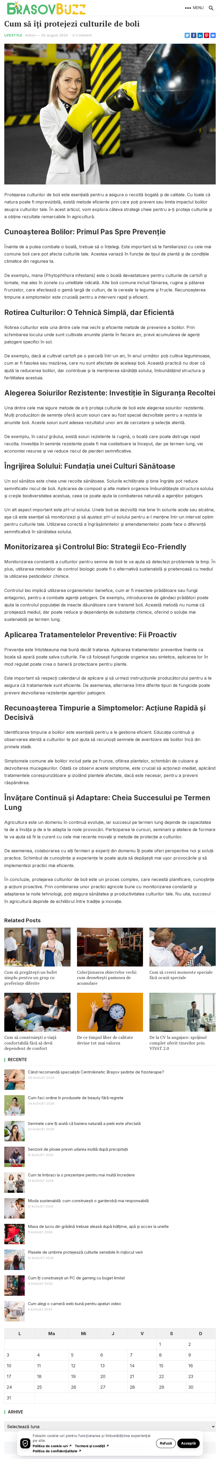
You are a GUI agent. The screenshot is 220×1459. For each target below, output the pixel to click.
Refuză (166, 1443)
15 (161, 1365)
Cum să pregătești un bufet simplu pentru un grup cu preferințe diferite (30, 977)
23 (190, 1376)
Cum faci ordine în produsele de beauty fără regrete (75, 1097)
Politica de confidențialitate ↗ (57, 1451)
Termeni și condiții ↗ (92, 1446)
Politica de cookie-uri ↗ (52, 1446)
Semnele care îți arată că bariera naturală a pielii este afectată (84, 1123)
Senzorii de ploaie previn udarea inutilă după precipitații (78, 1149)
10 (9, 1365)
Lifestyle (13, 35)
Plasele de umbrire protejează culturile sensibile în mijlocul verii (85, 1252)
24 (9, 1387)
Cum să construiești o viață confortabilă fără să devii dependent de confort (30, 1042)
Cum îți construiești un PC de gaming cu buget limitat (76, 1277)
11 (39, 1365)
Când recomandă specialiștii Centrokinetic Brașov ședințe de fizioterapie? (96, 1072)
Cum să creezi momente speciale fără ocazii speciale (180, 975)
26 (73, 1387)
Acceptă (188, 1443)
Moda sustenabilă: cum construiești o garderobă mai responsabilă (88, 1200)
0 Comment (82, 35)
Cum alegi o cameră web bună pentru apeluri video (74, 1303)
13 (102, 1365)
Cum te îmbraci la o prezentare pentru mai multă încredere (81, 1174)
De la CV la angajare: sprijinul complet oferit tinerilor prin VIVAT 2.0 (178, 1042)
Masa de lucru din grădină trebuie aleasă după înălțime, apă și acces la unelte (98, 1226)
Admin (30, 35)
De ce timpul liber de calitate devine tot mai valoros (105, 1040)
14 (132, 1365)
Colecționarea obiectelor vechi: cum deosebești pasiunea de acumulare (107, 977)
